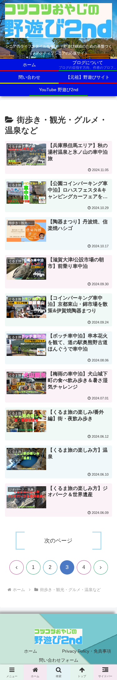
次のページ (58, 541)
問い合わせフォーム (58, 660)
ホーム (30, 651)
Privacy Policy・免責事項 (86, 651)
